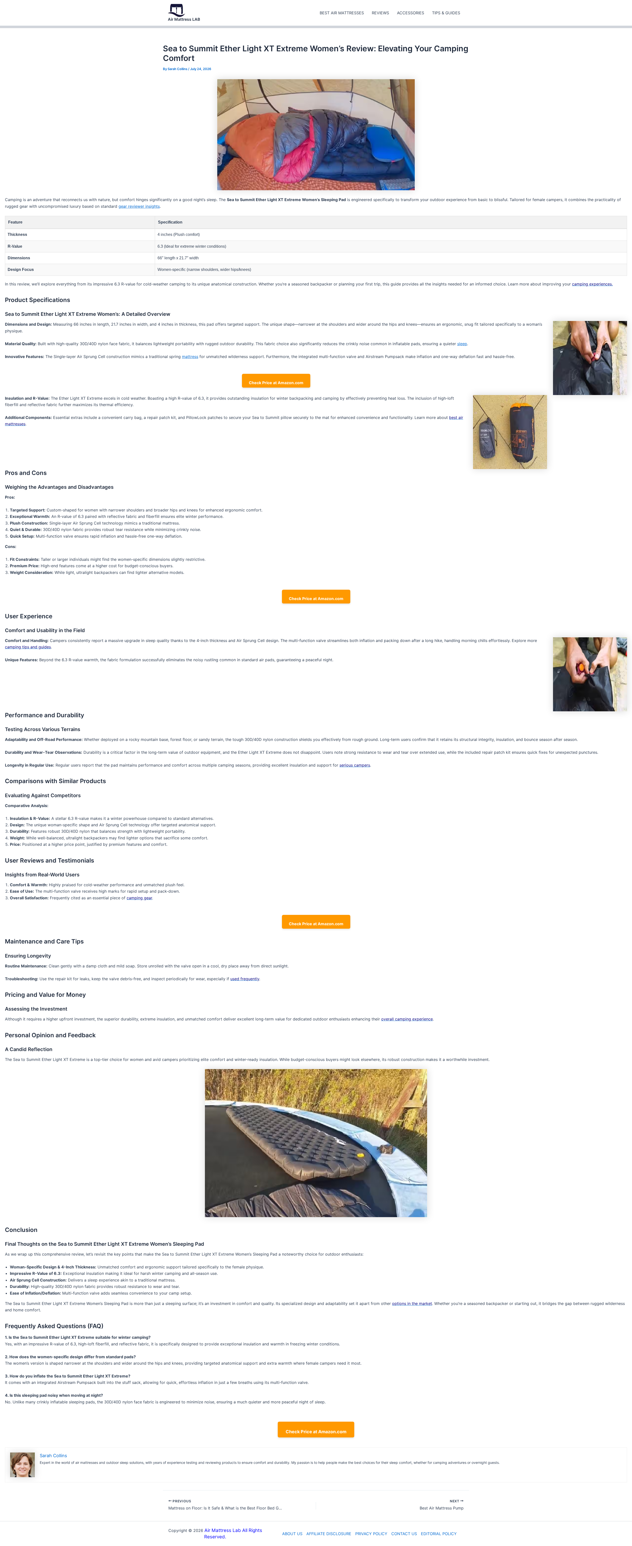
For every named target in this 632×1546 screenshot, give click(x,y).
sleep (462, 343)
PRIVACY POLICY (371, 1533)
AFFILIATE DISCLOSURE (328, 1533)
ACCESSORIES (410, 12)
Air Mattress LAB (184, 19)
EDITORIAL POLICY (439, 1533)
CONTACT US (404, 1533)
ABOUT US (292, 1533)
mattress (190, 356)
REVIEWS (380, 12)
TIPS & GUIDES (446, 12)
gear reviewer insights (139, 206)
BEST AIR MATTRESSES (342, 12)
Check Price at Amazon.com (276, 382)
